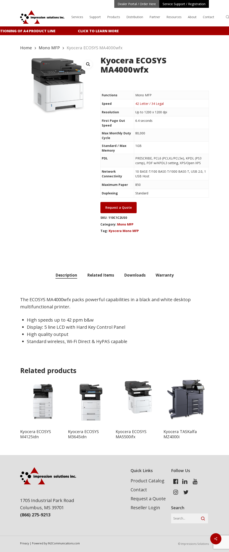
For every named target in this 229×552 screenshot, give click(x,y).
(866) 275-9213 (35, 515)
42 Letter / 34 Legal (149, 103)
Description (66, 275)
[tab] (66, 275)
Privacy (24, 543)
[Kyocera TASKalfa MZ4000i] (186, 402)
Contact (139, 490)
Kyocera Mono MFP (124, 231)
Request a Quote (148, 499)
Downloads (135, 275)
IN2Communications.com (64, 543)
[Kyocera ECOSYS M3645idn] (90, 402)
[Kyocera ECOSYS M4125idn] (43, 402)
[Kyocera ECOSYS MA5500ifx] (138, 402)
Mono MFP (49, 47)
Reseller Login (145, 508)
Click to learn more (96, 30)
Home (26, 47)
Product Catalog (147, 481)
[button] (88, 64)
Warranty (165, 275)
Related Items (100, 275)
